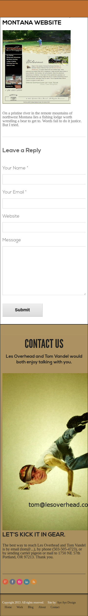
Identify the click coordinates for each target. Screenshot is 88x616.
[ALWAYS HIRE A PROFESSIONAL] (17, 7)
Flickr (19, 582)
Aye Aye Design (66, 602)
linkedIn (27, 582)
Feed (34, 582)
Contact (55, 607)
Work (20, 607)
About (42, 607)
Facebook (12, 582)
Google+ (5, 582)
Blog (30, 607)
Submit (22, 309)
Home (8, 607)
